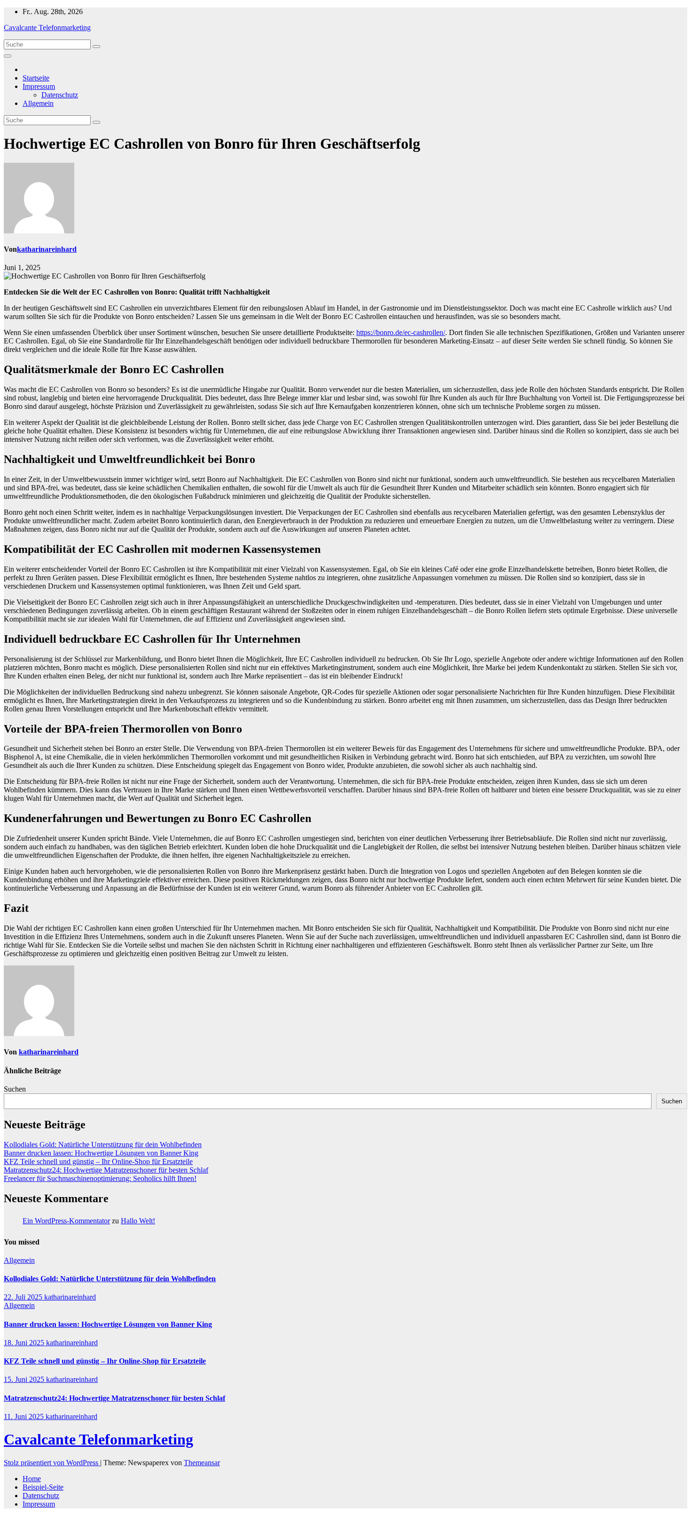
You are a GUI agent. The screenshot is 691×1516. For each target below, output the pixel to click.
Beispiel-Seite (43, 1487)
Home (32, 1479)
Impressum (39, 86)
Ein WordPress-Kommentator (66, 1221)
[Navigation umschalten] (7, 56)
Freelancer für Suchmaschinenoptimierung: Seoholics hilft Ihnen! (100, 1178)
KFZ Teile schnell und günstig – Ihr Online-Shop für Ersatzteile (98, 1161)
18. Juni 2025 (25, 1343)
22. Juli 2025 (24, 1297)
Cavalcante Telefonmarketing (47, 28)
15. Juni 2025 (25, 1379)
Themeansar (202, 1463)
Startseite (36, 78)
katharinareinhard (47, 249)
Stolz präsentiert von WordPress (52, 1463)
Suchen (15, 1089)
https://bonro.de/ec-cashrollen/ (400, 332)
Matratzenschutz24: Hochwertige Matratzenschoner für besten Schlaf (106, 1170)
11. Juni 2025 (25, 1416)
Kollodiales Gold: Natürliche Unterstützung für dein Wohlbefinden (103, 1145)
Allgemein (38, 103)
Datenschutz (59, 95)
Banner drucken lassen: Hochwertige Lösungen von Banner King (101, 1153)
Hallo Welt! (138, 1221)
